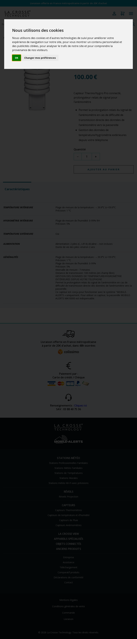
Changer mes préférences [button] (40, 57)
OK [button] (16, 57)
